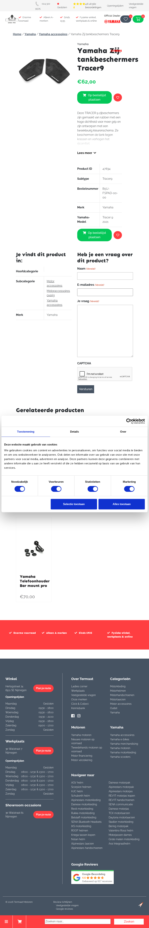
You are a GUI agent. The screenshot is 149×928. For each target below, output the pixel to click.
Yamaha (30, 34)
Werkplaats (78, 690)
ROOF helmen (79, 830)
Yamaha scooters (120, 756)
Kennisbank (78, 708)
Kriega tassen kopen (83, 834)
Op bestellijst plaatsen (97, 97)
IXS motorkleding (81, 826)
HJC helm (77, 791)
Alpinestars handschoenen (86, 847)
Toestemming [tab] (25, 431)
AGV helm (77, 782)
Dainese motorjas (119, 808)
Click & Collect (79, 703)
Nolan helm (78, 839)
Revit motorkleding (82, 808)
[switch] (56, 489)
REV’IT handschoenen (121, 800)
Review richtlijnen (62, 902)
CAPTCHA (84, 363)
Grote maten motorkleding (124, 839)
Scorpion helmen (81, 786)
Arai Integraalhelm (119, 843)
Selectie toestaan (74, 504)
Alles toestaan (122, 504)
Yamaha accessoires (53, 34)
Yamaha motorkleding (123, 752)
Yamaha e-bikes (119, 739)
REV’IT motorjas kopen (122, 795)
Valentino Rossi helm (121, 830)
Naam (86, 268)
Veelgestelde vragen (83, 695)
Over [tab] (123, 431)
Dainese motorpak (119, 782)
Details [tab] (74, 431)
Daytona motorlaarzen (122, 817)
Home (17, 34)
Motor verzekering (81, 760)
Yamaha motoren (81, 735)
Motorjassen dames (120, 834)
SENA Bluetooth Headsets (86, 821)
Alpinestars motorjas (121, 791)
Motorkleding (118, 686)
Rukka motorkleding (83, 813)
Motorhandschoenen (122, 695)
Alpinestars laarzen (82, 843)
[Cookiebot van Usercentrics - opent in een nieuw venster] (129, 421)
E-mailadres (90, 284)
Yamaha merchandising (124, 743)
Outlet (113, 708)
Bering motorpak (118, 826)
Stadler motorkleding (121, 821)
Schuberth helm (80, 795)
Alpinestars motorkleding (86, 800)
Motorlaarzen (118, 699)
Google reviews (64, 908)
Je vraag (88, 301)
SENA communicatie (121, 804)
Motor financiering (81, 755)
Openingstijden (115, 5)
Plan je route (43, 688)
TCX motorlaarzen (119, 813)
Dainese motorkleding (84, 804)
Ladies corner (79, 686)
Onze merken (79, 699)
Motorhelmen (118, 690)
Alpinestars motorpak (121, 786)
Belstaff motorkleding (83, 817)
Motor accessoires (121, 703)
